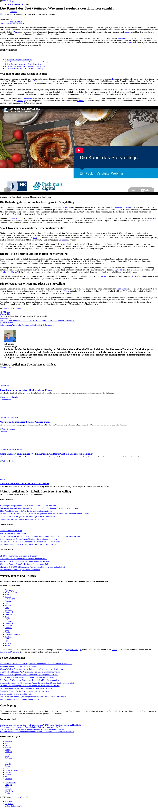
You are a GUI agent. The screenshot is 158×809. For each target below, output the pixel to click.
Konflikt (126, 90)
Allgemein (14, 417)
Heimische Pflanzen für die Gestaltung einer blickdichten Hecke (25, 691)
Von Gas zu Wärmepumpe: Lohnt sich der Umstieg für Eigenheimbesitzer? (29, 675)
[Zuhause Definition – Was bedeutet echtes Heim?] (8, 461)
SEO (7, 639)
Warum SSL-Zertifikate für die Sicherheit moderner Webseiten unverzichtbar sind (31, 669)
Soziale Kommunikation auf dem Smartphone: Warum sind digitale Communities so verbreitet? (37, 732)
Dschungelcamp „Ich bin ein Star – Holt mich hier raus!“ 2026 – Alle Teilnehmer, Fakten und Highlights (40, 725)
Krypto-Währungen (73, 650)
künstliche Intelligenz (8, 272)
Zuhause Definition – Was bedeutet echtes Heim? (24, 483)
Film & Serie (10, 599)
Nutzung (103, 276)
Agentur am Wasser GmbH (20, 797)
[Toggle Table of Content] (2, 55)
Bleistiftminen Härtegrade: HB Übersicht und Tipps (26, 390)
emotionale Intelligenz (123, 207)
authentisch (27, 98)
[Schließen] (25, 17)
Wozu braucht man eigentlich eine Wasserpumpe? (26, 422)
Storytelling (17, 308)
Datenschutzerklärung (13, 806)
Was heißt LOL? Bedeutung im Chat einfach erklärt (20, 570)
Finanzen (8, 610)
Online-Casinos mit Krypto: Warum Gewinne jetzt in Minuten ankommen (28, 539)
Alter (7, 594)
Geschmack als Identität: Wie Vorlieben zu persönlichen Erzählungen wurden (30, 672)
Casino (2, 449)
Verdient (8, 645)
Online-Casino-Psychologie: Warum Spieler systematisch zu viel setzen (27, 516)
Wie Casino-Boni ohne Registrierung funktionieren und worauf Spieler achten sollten (33, 697)
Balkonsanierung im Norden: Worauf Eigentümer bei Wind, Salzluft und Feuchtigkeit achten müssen (39, 508)
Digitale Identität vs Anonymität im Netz (15, 694)
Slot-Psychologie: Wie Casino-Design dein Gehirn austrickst (23, 519)
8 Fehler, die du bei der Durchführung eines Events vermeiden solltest (27, 677)
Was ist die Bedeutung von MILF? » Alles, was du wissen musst (25, 561)
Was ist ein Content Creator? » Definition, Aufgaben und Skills (24, 564)
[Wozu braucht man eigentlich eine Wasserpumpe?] (11, 399)
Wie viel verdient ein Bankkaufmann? (14, 533)
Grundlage (21, 101)
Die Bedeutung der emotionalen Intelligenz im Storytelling (27, 62)
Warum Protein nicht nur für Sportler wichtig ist (18, 666)
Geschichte (129, 43)
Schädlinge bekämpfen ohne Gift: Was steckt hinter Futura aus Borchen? (28, 505)
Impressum (9, 804)
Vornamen (8, 779)
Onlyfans (8, 625)
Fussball (8, 597)
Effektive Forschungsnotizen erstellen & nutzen (18, 556)
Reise (7, 608)
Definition (8, 758)
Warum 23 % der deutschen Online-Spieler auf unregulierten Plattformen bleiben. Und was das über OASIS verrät (44, 514)
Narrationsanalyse (41, 81)
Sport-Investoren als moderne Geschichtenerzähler (24, 64)
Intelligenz (13, 218)
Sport (35, 238)
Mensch (64, 244)
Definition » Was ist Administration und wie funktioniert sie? (23, 559)
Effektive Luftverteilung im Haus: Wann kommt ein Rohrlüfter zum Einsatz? (29, 686)
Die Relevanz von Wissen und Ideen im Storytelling (25, 68)
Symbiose (119, 270)
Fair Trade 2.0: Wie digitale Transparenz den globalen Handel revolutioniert (29, 680)
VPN (134, 276)
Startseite (8, 801)
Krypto (7, 619)
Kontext (80, 101)
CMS (7, 641)
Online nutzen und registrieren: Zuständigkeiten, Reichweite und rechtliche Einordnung (34, 727)
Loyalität (62, 240)
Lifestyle (8, 614)
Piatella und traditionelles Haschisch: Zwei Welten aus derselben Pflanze (28, 544)
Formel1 (8, 637)
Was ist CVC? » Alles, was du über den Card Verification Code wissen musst (30, 542)
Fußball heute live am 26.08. (11, 531)
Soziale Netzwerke (12, 634)
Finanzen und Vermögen (9, 652)
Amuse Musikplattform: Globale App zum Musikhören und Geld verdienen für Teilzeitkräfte (36, 664)
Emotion (151, 220)
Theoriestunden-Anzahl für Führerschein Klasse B (19, 699)
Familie (8, 605)
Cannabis (8, 628)
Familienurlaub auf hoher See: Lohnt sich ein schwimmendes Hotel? (26, 688)
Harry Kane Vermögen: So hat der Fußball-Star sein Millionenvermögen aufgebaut (32, 729)
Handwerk (9, 612)
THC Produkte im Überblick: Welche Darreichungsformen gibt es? (26, 511)
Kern (114, 79)
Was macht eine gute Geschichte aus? (19, 60)
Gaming (8, 449)
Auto (7, 603)
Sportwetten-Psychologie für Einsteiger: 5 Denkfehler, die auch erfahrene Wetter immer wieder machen (40, 536)
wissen (65, 207)
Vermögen (9, 643)
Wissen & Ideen (121, 289)
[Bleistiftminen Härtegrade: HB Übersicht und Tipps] (5, 367)
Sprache (128, 32)
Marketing (122, 38)
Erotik (7, 632)
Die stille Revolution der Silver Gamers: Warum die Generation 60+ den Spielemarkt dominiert (37, 683)
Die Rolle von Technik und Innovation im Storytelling (26, 66)
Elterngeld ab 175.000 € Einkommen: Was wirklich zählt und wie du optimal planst (32, 567)
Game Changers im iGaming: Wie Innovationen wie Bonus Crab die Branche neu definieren (46, 454)
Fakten (66, 291)
